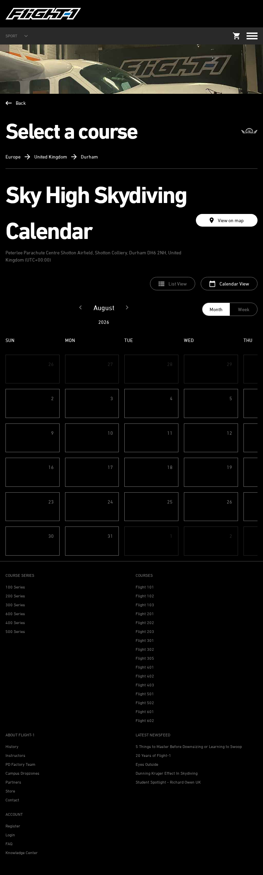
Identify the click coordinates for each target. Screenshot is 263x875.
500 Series (15, 631)
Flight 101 (145, 586)
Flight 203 (145, 631)
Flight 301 (145, 640)
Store (10, 791)
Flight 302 (145, 649)
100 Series (15, 586)
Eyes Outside (147, 764)
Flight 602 (145, 720)
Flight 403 (145, 684)
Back (21, 103)
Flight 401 (145, 667)
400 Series (15, 622)
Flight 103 (145, 604)
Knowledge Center (21, 852)
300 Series (15, 604)
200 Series (15, 595)
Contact (12, 799)
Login (10, 834)
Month (216, 309)
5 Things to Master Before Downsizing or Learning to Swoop (189, 746)
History (11, 746)
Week (243, 309)
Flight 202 (145, 622)
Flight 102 (145, 595)
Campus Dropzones (22, 773)
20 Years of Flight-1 (153, 755)
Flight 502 (145, 702)
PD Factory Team (20, 764)
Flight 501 (145, 693)
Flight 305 (145, 658)
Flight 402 (145, 676)
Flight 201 (145, 613)
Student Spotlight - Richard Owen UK (168, 782)
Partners (13, 782)
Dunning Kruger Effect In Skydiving (167, 773)
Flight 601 (145, 711)
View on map (231, 220)
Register (12, 825)
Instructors (15, 755)
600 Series (15, 613)
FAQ (8, 843)
